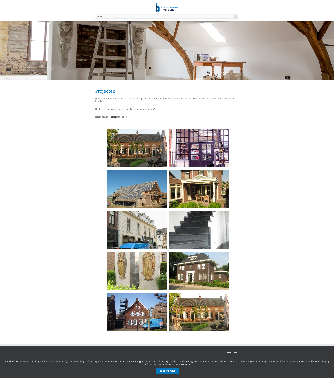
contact (112, 117)
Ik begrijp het (167, 371)
